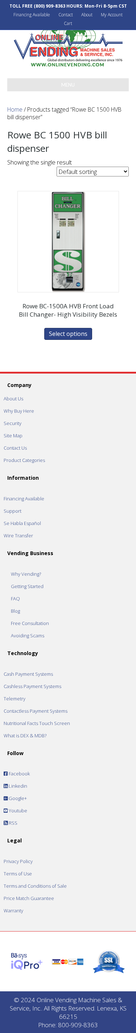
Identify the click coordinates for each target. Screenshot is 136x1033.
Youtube (17, 810)
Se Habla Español (22, 523)
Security (12, 423)
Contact (65, 15)
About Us (13, 398)
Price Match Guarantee (29, 898)
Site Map (13, 435)
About (86, 15)
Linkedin (17, 786)
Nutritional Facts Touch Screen (37, 723)
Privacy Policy (18, 861)
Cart (68, 23)
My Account (112, 15)
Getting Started (27, 586)
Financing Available (31, 15)
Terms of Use (18, 873)
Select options (68, 334)
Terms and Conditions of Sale (35, 886)
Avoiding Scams (27, 635)
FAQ (15, 598)
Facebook (19, 773)
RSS (12, 823)
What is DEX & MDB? (25, 735)
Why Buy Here (19, 411)
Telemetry (14, 698)
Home (14, 109)
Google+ (17, 798)
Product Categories (24, 460)
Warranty (13, 910)
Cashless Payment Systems (32, 686)
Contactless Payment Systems (35, 711)
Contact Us (15, 448)
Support (12, 511)
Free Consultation (30, 623)
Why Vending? (26, 574)
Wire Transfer (18, 535)
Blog (15, 611)
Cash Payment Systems (28, 674)
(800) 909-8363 (49, 6)
